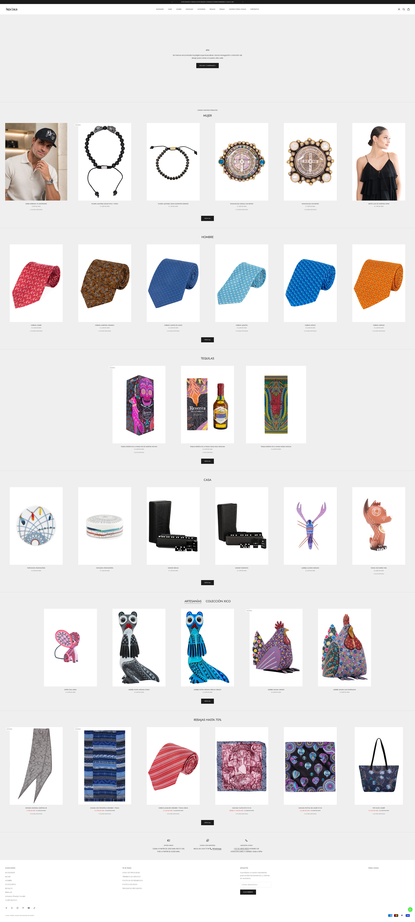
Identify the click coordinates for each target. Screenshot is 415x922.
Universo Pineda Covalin (237, 9)
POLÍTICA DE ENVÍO (129, 884)
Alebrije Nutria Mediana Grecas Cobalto (207, 690)
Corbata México (310, 325)
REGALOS (212, 9)
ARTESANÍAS (192, 601)
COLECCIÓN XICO (218, 601)
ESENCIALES (189, 9)
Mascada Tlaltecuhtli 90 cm (241, 808)
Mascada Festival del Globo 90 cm (310, 808)
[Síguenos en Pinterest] (23, 908)
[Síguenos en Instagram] (17, 908)
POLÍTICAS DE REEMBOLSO (132, 880)
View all (207, 218)
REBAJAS (222, 9)
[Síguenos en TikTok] (34, 908)
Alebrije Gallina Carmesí (276, 690)
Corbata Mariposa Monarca (104, 325)
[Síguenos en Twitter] (12, 908)
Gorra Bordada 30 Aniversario (36, 204)
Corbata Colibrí (36, 325)
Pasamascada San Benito (310, 204)
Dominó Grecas (173, 568)
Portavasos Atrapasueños (36, 568)
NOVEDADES (160, 9)
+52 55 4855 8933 (241, 848)
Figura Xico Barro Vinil (379, 568)
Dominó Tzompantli (241, 568)
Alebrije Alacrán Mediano (310, 568)
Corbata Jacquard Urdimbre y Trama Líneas (173, 808)
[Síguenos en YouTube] (29, 908)
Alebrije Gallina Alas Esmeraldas (344, 690)
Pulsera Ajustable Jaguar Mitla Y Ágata (104, 204)
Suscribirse (248, 892)
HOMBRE (178, 9)
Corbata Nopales (379, 325)
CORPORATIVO (254, 9)
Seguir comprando (207, 65)
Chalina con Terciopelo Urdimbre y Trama (104, 808)
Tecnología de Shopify (27, 915)
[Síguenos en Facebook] (6, 908)
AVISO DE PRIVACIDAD (131, 872)
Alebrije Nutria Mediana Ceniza (139, 690)
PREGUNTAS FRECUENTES (132, 888)
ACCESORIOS (201, 9)
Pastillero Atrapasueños (104, 568)
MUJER (170, 9)
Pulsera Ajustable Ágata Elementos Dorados (173, 204)
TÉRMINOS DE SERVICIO (131, 876)
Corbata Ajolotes (242, 325)
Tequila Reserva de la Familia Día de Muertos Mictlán (139, 447)
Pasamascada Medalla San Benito (241, 204)
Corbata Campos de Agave (173, 325)
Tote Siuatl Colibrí (379, 808)
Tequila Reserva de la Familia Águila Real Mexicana (207, 447)
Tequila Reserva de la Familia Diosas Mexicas (276, 447)
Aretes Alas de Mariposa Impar (378, 204)
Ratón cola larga (70, 690)
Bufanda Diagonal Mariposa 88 (36, 808)
